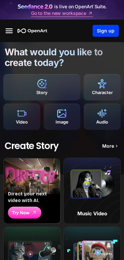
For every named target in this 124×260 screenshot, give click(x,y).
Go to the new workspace (58, 13)
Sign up (105, 30)
